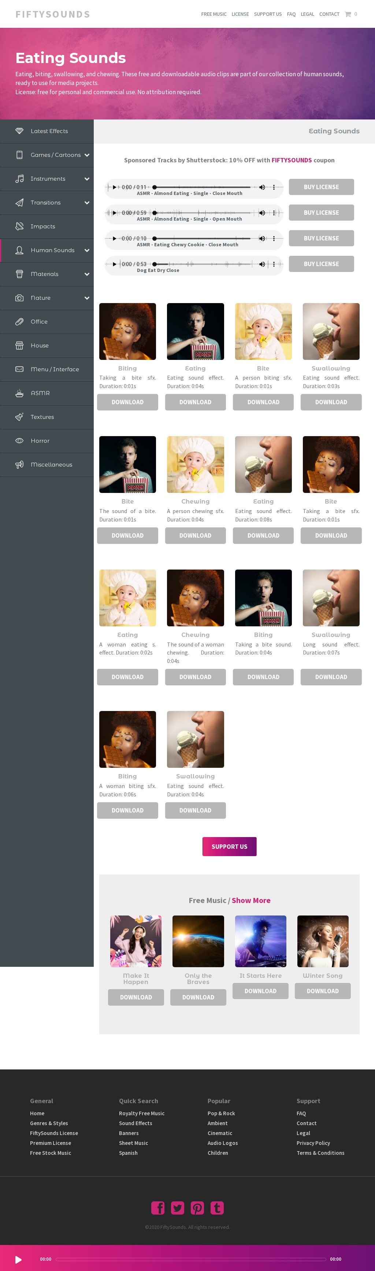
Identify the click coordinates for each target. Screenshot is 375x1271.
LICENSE (240, 14)
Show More (251, 900)
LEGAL (307, 14)
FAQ (291, 14)
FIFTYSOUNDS (292, 160)
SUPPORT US (268, 14)
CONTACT (329, 14)
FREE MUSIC (214, 14)
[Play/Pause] (18, 1260)
